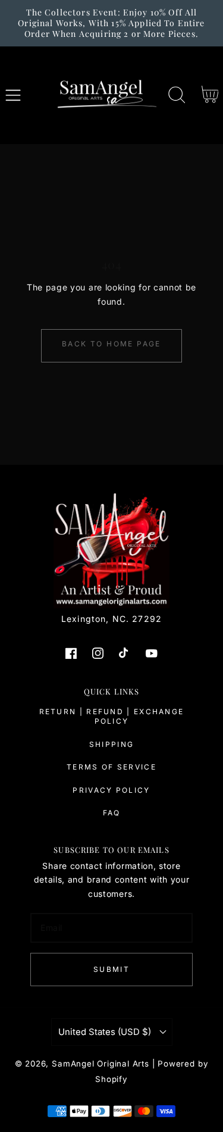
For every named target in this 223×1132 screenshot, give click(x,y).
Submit (111, 969)
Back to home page (111, 343)
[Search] (177, 95)
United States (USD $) (104, 1032)
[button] (13, 95)
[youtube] (151, 653)
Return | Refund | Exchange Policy (111, 716)
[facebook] (71, 653)
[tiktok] (124, 653)
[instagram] (98, 653)
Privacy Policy (111, 790)
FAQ (112, 812)
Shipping (111, 744)
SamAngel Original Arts (100, 1063)
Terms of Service (111, 766)
